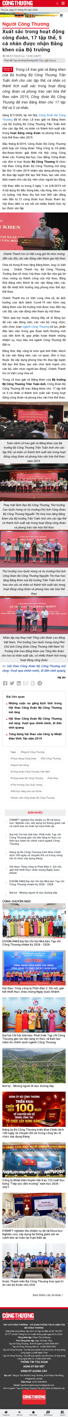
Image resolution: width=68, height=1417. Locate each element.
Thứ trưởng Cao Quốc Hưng (27, 784)
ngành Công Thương (35, 326)
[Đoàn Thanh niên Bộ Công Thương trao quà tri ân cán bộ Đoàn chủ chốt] (34, 1262)
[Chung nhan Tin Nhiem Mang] (34, 1397)
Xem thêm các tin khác (47, 1295)
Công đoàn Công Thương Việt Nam (31, 771)
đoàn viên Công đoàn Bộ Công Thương (33, 797)
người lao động (20, 765)
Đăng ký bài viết (34, 1366)
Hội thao (53, 778)
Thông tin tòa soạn (34, 1361)
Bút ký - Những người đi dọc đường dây (33, 892)
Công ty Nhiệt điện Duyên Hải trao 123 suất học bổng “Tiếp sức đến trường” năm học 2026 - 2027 (33, 1184)
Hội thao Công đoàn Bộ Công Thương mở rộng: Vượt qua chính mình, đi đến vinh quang (35, 723)
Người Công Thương (25, 24)
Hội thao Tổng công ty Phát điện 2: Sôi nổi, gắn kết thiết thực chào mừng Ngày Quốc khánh (35, 869)
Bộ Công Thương (51, 758)
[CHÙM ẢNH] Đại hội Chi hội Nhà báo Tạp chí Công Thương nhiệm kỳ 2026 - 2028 (36, 883)
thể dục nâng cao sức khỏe (27, 791)
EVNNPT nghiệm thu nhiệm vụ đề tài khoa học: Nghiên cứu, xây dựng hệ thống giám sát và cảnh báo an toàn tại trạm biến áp (37, 823)
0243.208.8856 (39, 1382)
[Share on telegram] (40, 683)
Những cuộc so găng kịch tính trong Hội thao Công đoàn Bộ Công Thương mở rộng (35, 708)
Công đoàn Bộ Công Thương (27, 778)
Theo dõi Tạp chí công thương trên (21, 60)
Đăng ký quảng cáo (34, 1371)
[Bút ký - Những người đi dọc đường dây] (34, 1067)
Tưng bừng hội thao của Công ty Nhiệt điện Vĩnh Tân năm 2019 (35, 736)
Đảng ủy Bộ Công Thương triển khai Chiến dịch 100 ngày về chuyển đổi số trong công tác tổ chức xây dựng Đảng (36, 855)
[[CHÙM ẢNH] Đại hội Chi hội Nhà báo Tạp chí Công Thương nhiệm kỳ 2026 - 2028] (34, 922)
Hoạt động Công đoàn (24, 758)
